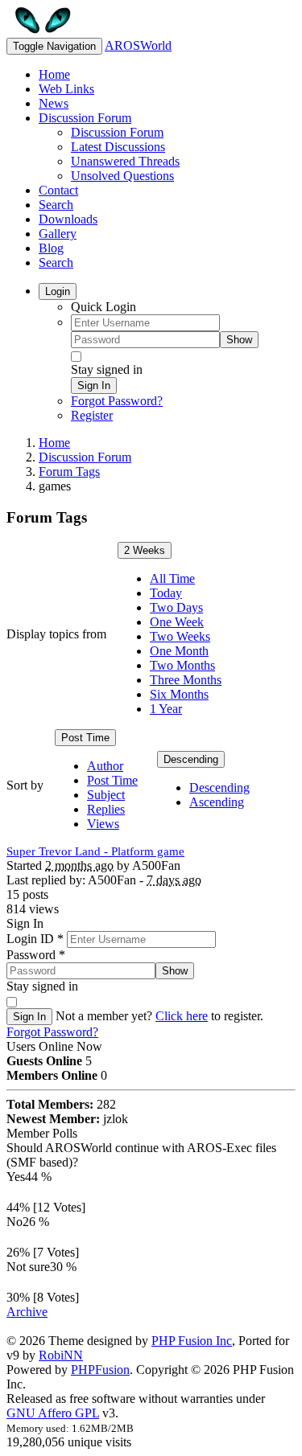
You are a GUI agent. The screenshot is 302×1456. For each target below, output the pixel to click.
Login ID (35, 938)
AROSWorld (138, 45)
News (53, 103)
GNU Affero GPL (52, 1413)
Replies (106, 809)
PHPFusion (100, 1369)
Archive (27, 1312)
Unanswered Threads (125, 161)
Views (103, 824)
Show (239, 340)
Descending (190, 759)
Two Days (176, 607)
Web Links (66, 89)
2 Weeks (144, 550)
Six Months (179, 694)
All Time (172, 578)
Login (57, 291)
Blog (51, 248)
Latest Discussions (118, 147)
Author (105, 766)
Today (166, 593)
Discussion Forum (85, 118)
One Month (179, 651)
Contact (58, 190)
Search (56, 204)
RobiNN (61, 1355)
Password (35, 955)
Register (92, 415)
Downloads (68, 219)
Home (54, 74)
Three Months (185, 680)
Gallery (58, 233)
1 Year (166, 709)
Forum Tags (69, 471)
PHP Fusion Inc (191, 1340)
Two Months (182, 665)
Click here (181, 1016)
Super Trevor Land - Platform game (95, 851)
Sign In (93, 385)
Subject (106, 795)
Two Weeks (180, 636)
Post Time (85, 738)
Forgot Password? (117, 401)
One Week (177, 622)
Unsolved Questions (122, 176)
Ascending (216, 802)
